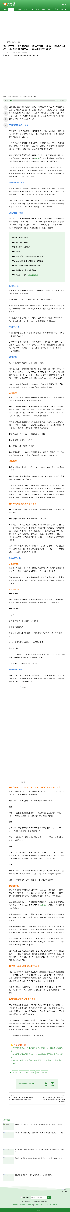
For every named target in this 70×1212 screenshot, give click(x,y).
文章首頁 (48, 1205)
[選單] (66, 4)
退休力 (49, 9)
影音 (37, 9)
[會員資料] (63, 4)
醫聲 (62, 9)
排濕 (32, 1072)
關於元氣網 (16, 1205)
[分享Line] (5, 113)
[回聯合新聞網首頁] (5, 4)
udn (4, 42)
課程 (43, 9)
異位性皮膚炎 (33, 275)
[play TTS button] (11, 100)
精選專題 (30, 1205)
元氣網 (8, 42)
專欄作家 (55, 1205)
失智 (56, 9)
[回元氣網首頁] (11, 4)
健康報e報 (26, 1197)
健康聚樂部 (23, 1205)
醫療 (25, 9)
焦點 (5, 9)
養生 (10, 9)
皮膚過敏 (43, 905)
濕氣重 (36, 158)
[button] (65, 9)
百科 (31, 9)
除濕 (37, 1072)
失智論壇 (18, 9)
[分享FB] (5, 107)
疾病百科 (36, 1205)
